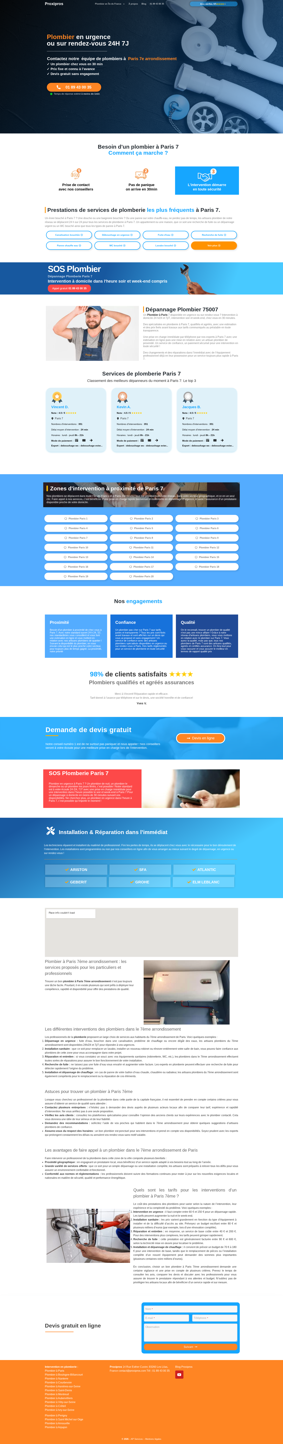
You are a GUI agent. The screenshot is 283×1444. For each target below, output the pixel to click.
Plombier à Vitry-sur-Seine (60, 1402)
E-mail (150, 1318)
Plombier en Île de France (108, 4)
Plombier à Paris (54, 1370)
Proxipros (54, 3)
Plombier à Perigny (56, 1415)
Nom (149, 1309)
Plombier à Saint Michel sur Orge (64, 1419)
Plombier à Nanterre (56, 1378)
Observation (152, 1327)
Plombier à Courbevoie (58, 1382)
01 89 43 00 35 (157, 4)
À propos (133, 4)
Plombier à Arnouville (57, 1423)
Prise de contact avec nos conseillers (76, 187)
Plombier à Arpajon (56, 1427)
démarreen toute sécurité (207, 187)
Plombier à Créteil (55, 1406)
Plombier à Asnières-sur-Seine (62, 1386)
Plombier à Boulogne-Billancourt (64, 1374)
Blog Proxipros (183, 1366)
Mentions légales (153, 1439)
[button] (117, 235)
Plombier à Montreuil (57, 1394)
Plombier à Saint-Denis (58, 1390)
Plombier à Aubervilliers (59, 1398)
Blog (144, 4)
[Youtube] (179, 1374)
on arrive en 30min (141, 187)
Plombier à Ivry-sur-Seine (59, 1410)
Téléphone (201, 1318)
